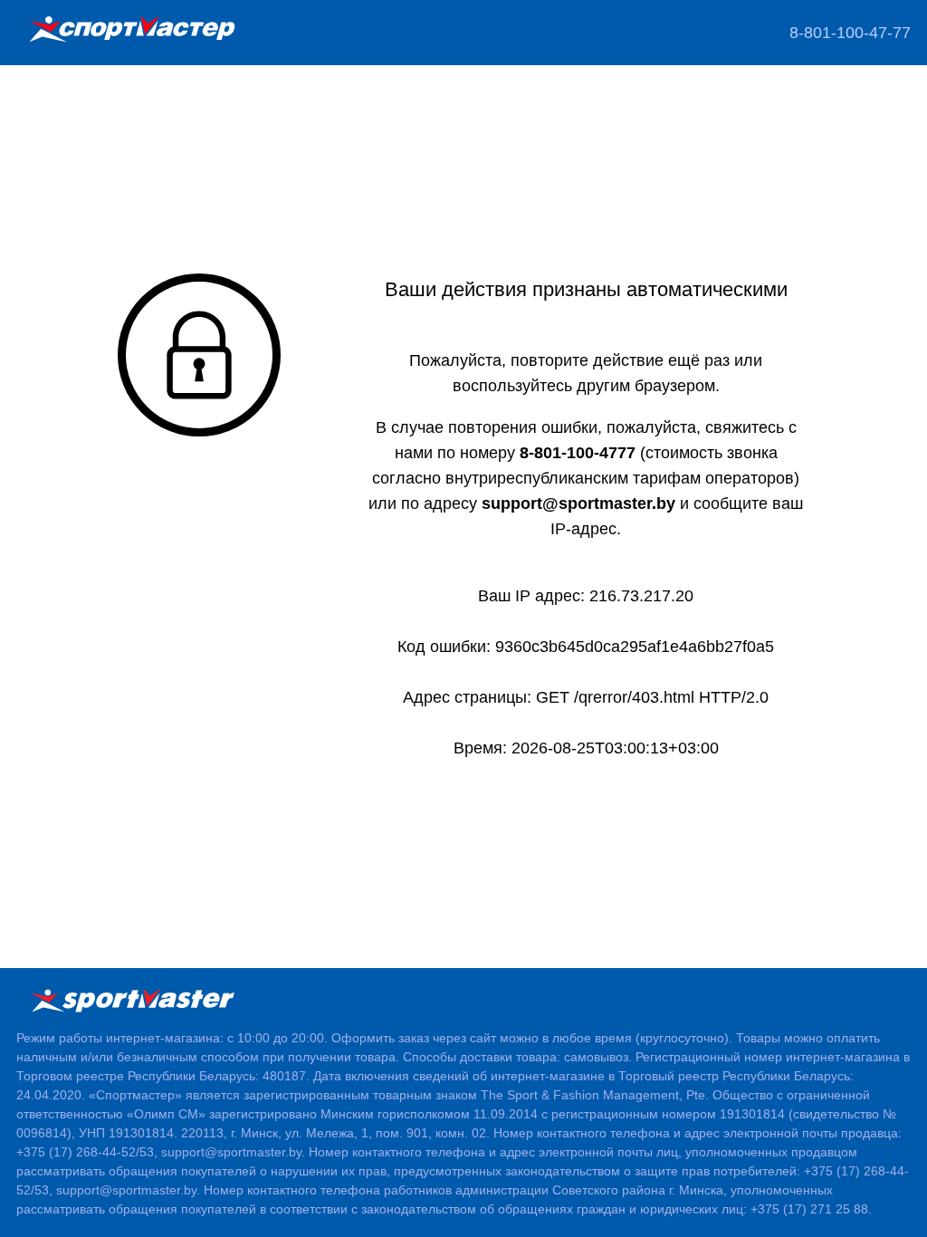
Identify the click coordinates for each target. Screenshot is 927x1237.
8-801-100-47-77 (850, 33)
